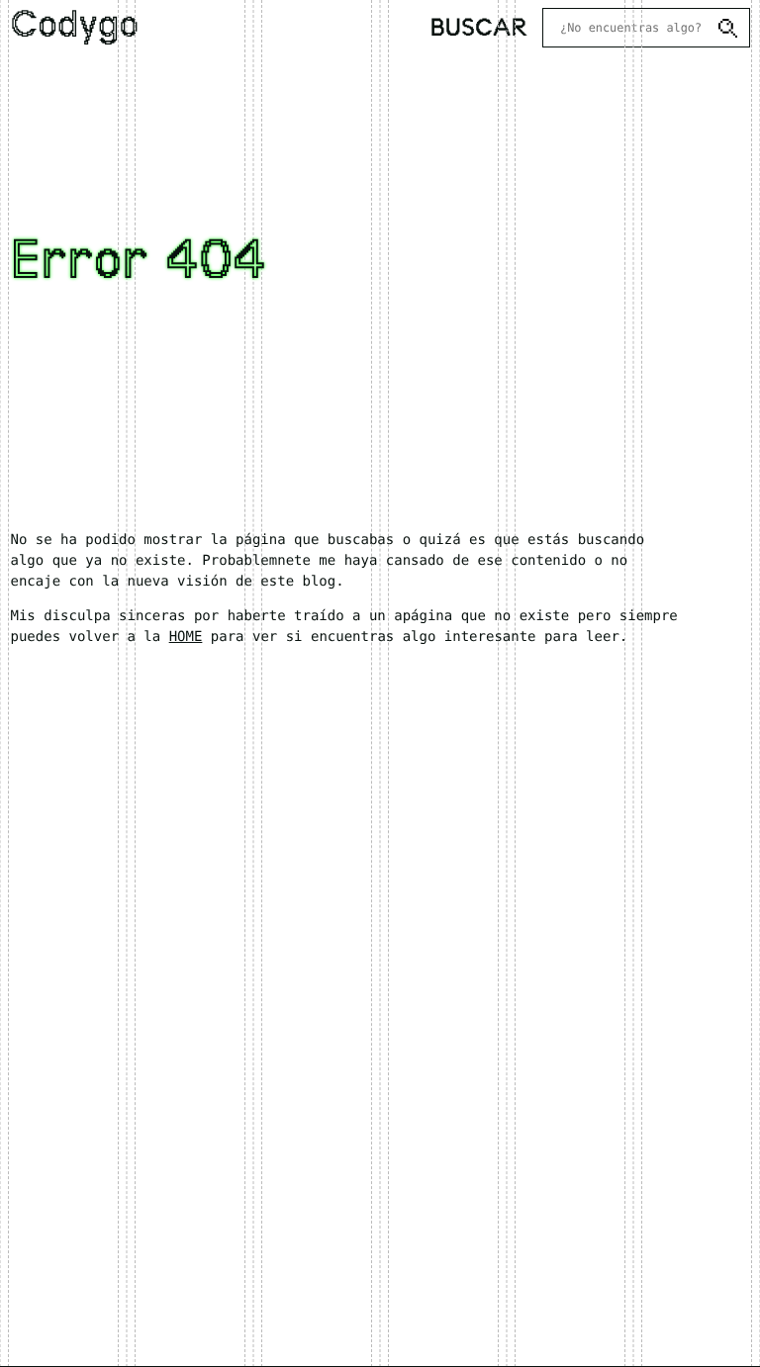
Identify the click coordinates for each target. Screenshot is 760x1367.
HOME (186, 637)
